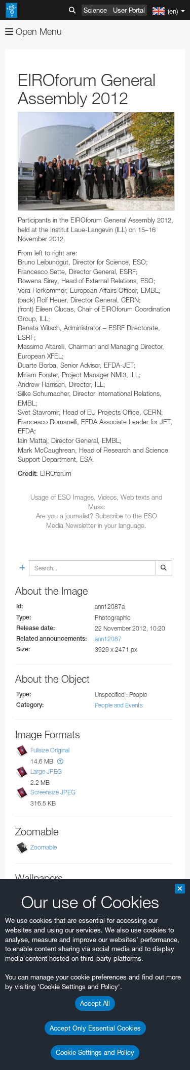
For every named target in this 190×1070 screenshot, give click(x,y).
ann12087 (108, 639)
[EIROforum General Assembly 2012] (96, 161)
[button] (60, 761)
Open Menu (37, 31)
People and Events (119, 705)
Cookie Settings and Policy (95, 1052)
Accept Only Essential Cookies (95, 1028)
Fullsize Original (49, 750)
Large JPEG (46, 771)
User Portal (129, 10)
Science (95, 10)
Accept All (95, 1003)
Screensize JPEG (52, 792)
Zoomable (43, 847)
